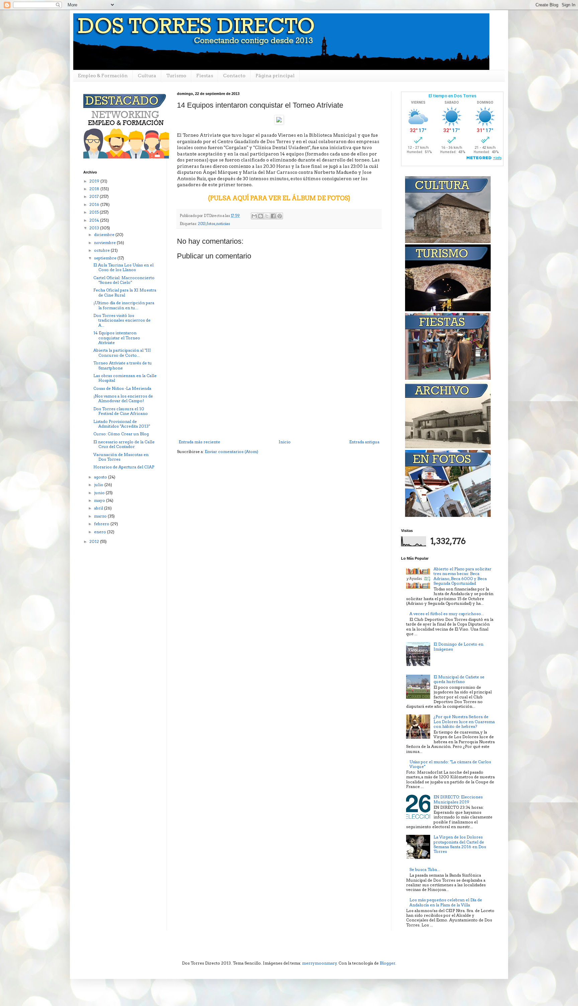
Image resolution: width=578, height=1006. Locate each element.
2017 (94, 196)
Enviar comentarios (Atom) (231, 451)
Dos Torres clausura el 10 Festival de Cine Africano (120, 411)
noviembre (105, 242)
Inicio (285, 441)
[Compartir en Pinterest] (279, 216)
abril (99, 508)
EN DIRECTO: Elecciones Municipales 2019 (458, 799)
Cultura (147, 75)
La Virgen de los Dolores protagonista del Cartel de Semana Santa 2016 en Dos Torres (460, 844)
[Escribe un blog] (260, 216)
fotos (211, 224)
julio (99, 484)
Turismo (176, 75)
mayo (100, 500)
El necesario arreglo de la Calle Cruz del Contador (124, 444)
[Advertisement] (279, 421)
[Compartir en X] (267, 216)
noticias (223, 224)
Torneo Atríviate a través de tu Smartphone (122, 365)
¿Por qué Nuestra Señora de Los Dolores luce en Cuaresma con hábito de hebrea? (464, 721)
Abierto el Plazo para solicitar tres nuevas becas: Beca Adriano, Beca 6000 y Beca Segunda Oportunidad (462, 576)
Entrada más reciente (199, 441)
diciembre (104, 234)
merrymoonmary (319, 963)
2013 (202, 224)
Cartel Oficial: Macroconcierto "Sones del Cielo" (124, 280)
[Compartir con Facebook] (273, 216)
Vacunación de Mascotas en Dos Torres (121, 457)
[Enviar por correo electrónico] (254, 216)
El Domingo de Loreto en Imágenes (458, 646)
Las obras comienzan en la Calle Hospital (125, 378)
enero (100, 531)
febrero (102, 523)
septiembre (105, 257)
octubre (102, 250)
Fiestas (204, 75)
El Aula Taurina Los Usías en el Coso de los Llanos (123, 267)
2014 (94, 220)
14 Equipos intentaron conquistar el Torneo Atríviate (116, 337)
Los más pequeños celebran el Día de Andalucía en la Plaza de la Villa (445, 902)
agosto (101, 476)
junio (100, 492)
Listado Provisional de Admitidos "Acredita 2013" (121, 424)
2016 (94, 204)
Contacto (234, 75)
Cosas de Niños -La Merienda (122, 388)
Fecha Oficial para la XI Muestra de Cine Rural (124, 292)
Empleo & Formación (103, 75)
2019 (94, 181)
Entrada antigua (364, 441)
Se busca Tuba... (424, 869)
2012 (94, 541)
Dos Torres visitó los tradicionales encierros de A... (122, 320)
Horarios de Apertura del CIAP (123, 466)
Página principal (275, 75)
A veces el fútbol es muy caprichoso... (446, 613)
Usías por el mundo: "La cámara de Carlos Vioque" (450, 764)
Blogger (387, 963)
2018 (94, 188)
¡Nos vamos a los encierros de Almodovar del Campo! (123, 398)
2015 (94, 212)
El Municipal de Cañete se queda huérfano (459, 679)
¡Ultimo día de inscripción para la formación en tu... (123, 305)
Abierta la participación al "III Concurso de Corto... (122, 352)
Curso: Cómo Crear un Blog (121, 433)
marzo (101, 516)
